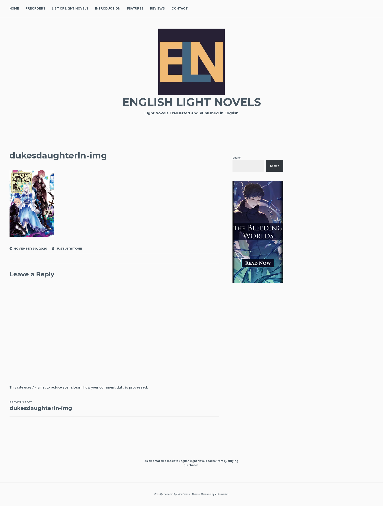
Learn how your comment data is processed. (110, 387)
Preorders (35, 8)
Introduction (107, 8)
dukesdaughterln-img (41, 406)
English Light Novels (191, 102)
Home (14, 8)
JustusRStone (69, 248)
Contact (180, 8)
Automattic (221, 494)
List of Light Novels (70, 8)
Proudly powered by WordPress (172, 494)
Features (135, 8)
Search (237, 157)
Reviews (157, 8)
